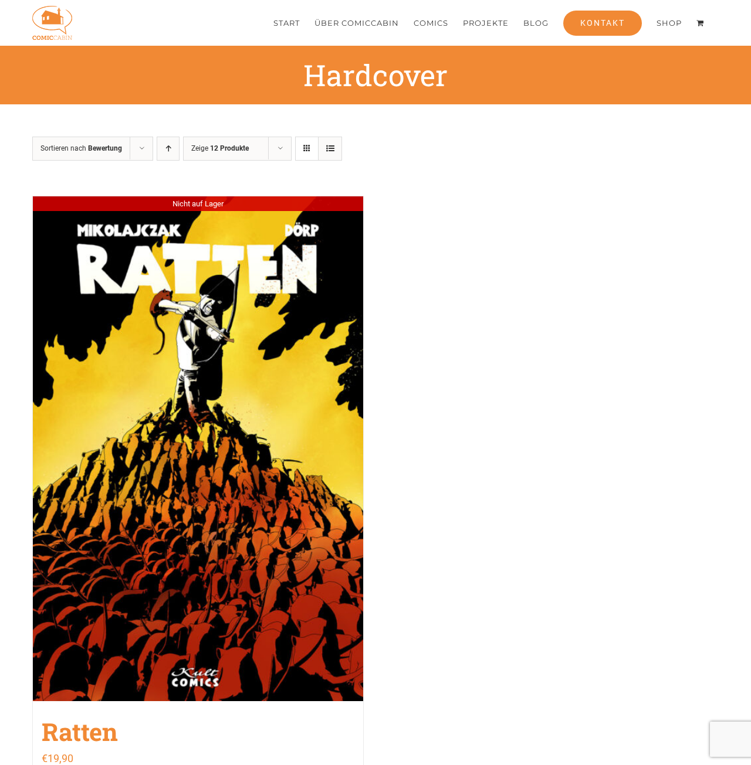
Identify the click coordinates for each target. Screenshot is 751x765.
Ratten (80, 731)
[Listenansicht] (330, 148)
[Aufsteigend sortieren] (168, 149)
